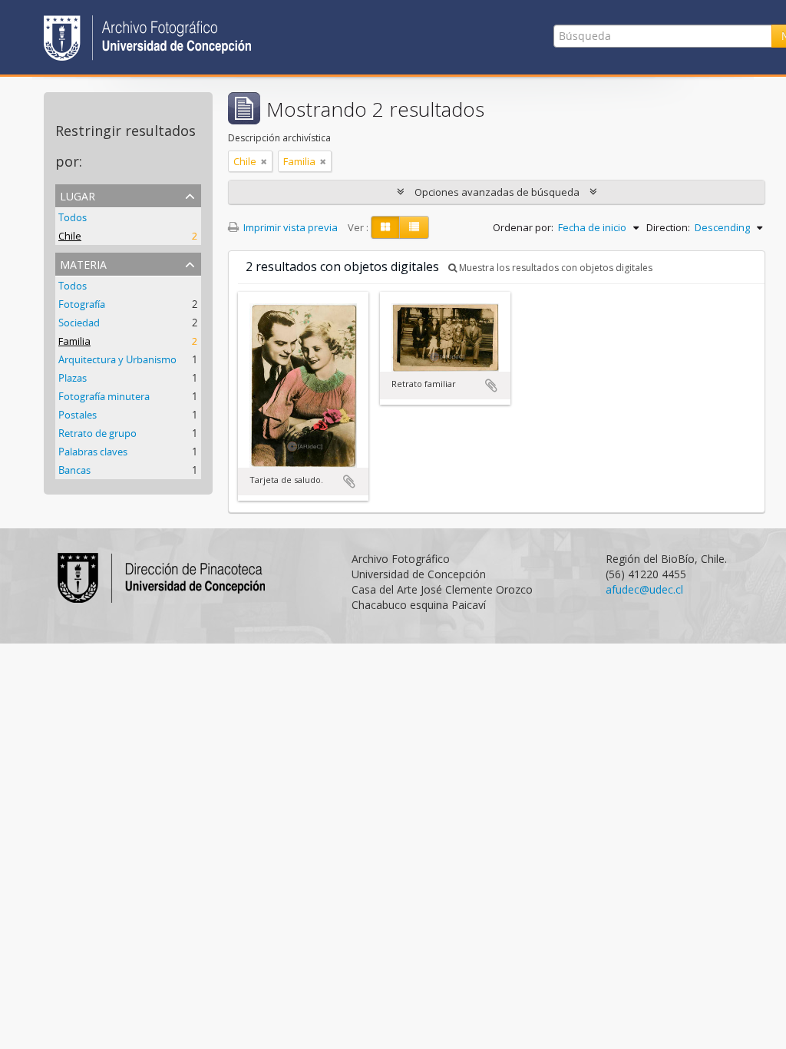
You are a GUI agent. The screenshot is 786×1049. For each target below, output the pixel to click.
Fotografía (81, 304)
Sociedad (79, 322)
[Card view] (385, 227)
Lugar (77, 194)
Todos (72, 217)
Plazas (72, 378)
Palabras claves (92, 451)
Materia (83, 263)
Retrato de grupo (97, 433)
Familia (74, 341)
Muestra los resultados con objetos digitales (554, 267)
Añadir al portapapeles (349, 481)
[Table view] (414, 227)
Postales (77, 415)
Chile (69, 236)
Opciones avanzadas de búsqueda (497, 192)
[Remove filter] (264, 161)
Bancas (74, 470)
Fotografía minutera (104, 396)
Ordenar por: (523, 227)
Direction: (668, 227)
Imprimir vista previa (289, 227)
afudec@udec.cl (644, 589)
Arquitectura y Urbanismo (117, 359)
